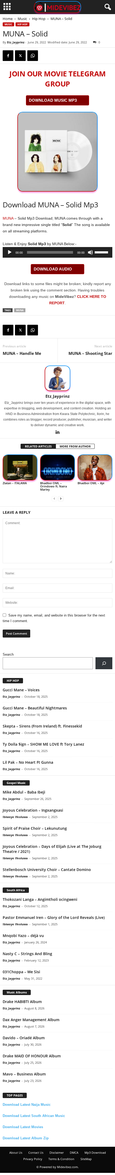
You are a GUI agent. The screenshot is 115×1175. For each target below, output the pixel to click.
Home (8, 18)
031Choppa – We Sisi (21, 971)
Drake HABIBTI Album (22, 1001)
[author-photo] (57, 378)
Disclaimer (56, 1153)
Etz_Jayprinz (15, 42)
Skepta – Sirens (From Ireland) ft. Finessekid (42, 726)
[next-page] (60, 498)
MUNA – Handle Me (22, 353)
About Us (15, 1153)
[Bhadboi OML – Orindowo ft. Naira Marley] (57, 467)
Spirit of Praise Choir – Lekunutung (35, 828)
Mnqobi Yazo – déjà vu (23, 935)
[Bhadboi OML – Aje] (95, 467)
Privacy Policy (32, 1159)
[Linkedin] (57, 432)
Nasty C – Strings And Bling (27, 953)
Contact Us (35, 1153)
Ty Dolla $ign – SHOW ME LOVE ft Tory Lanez (43, 744)
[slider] (102, 252)
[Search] (103, 663)
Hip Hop (38, 18)
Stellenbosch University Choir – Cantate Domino (47, 869)
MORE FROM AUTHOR (75, 446)
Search (8, 654)
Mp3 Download (95, 1153)
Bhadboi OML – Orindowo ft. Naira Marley (53, 486)
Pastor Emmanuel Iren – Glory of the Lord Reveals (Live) (54, 917)
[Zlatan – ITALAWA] (20, 467)
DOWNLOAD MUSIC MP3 (53, 100)
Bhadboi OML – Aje (91, 483)
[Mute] (90, 252)
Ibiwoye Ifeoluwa (15, 817)
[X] (20, 55)
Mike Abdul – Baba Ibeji (24, 792)
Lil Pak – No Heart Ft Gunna (28, 762)
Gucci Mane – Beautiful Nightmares (35, 707)
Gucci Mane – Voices (21, 689)
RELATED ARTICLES (38, 446)
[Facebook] (8, 55)
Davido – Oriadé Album (24, 1037)
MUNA (8, 218)
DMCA (74, 1153)
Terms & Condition (61, 1159)
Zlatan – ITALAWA (15, 483)
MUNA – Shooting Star (90, 353)
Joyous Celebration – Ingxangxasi (33, 810)
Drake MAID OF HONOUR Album (32, 1055)
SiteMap (86, 1159)
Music (22, 18)
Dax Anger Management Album (31, 1019)
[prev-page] (54, 498)
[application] (57, 252)
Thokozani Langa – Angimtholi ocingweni (40, 899)
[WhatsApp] (32, 55)
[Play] (9, 252)
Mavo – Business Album (24, 1074)
